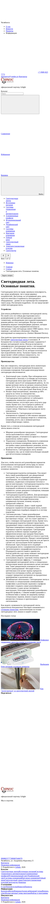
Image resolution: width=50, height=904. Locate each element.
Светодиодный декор (14, 880)
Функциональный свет (17, 876)
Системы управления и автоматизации (22, 872)
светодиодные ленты (19, 340)
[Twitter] (19, 730)
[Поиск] (20, 104)
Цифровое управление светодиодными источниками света (25, 641)
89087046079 (17, 858)
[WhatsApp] (19, 72)
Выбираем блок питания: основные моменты (25, 665)
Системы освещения (10, 230)
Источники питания (10, 204)
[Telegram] (19, 786)
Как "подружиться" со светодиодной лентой (22, 690)
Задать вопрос (7, 275)
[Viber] (19, 749)
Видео (11, 891)
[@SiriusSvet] (19, 838)
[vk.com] (19, 819)
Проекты (9, 31)
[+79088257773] (19, 856)
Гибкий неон (9, 238)
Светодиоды (11, 251)
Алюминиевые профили (12, 217)
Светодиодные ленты (10, 871)
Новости (9, 29)
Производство (11, 887)
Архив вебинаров (29, 891)
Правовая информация (10, 865)
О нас (8, 27)
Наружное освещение (10, 234)
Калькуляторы (11, 893)
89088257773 (6, 858)
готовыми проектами (10, 610)
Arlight (18, 867)
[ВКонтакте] (19, 712)
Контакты (23, 76)
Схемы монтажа (24, 893)
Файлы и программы (39, 893)
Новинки (9, 263)
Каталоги (5, 891)
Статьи (39, 891)
